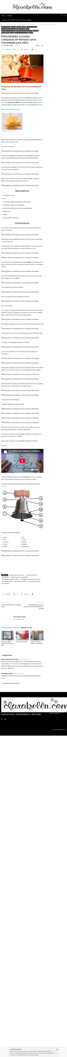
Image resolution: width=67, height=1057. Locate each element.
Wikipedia (34, 477)
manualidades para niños (34, 581)
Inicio (2, 24)
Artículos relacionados (10, 628)
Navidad (3, 32)
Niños (8, 32)
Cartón (27, 28)
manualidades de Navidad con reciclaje (30, 579)
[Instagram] (65, 16)
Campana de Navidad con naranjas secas (11, 605)
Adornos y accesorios (10, 24)
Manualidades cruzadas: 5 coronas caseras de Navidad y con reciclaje (33, 606)
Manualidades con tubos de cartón (10, 579)
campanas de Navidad (31, 575)
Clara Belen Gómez (8, 45)
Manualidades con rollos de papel (8, 30)
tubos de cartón (6, 583)
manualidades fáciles (7, 581)
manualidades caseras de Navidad (19, 577)
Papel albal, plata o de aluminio (21, 32)
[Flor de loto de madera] (22, 635)
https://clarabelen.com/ (18, 619)
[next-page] (23, 649)
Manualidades (22, 28)
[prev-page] (21, 649)
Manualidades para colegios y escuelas (24, 30)
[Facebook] (61, 16)
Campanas (13, 26)
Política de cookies (34, 1055)
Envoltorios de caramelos (32, 26)
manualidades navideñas (20, 581)
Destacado (19, 26)
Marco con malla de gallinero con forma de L (57, 709)
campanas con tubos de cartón (16, 575)
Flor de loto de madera (21, 641)
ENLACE (3, 486)
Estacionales (35, 30)
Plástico (23, 26)
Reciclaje (31, 32)
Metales (11, 32)
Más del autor (26, 628)
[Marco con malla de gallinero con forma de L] (37, 635)
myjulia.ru (13, 130)
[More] (32, 49)
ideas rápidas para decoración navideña (9, 28)
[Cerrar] (57, 1049)
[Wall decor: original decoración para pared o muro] (7, 635)
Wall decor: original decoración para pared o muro (7, 643)
